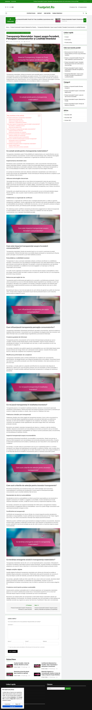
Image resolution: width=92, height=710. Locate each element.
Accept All (12, 706)
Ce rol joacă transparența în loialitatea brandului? (19, 134)
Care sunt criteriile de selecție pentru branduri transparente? (22, 138)
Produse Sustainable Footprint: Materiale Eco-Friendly (18, 32)
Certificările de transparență (15, 141)
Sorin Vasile (10, 41)
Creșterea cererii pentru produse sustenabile (18, 146)
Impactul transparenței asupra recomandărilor (19, 137)
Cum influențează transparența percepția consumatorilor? (21, 129)
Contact (39, 13)
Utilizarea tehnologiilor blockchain (16, 120)
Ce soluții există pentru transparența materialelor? (19, 117)
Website (45, 641)
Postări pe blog (31, 13)
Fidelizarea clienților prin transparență (17, 135)
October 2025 (68, 120)
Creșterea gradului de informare (16, 130)
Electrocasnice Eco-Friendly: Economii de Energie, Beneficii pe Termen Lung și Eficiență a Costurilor (75, 53)
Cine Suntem (47, 13)
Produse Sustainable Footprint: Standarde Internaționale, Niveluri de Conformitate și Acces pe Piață (61, 19)
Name (9, 641)
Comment (10, 624)
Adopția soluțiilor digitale (14, 145)
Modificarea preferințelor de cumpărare (17, 132)
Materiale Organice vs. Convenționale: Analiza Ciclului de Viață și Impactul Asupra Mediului (50, 673)
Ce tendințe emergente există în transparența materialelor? (21, 143)
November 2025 (68, 117)
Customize (7, 704)
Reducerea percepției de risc (15, 127)
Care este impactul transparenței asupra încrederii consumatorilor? (23, 124)
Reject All (17, 704)
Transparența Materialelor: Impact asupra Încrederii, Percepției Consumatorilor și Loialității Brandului (74, 75)
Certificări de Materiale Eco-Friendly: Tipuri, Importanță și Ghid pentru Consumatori (49, 664)
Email (27, 641)
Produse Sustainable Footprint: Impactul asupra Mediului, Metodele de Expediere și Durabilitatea (56, 1)
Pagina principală (57, 13)
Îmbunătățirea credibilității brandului (17, 125)
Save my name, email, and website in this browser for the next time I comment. (27, 647)
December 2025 (68, 114)
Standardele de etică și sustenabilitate (17, 140)
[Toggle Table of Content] (38, 116)
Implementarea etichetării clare (15, 119)
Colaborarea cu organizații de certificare (17, 122)
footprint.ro (46, 7)
